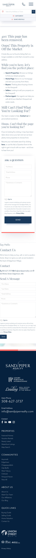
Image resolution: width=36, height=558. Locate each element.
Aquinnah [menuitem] (5, 459)
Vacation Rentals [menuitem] (7, 438)
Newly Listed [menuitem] (6, 441)
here (3, 145)
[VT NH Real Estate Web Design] (18, 533)
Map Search (19, 16)
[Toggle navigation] (31, 4)
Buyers (8, 85)
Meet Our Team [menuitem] (7, 495)
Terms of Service (12, 228)
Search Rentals (19, 19)
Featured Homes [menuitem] (7, 436)
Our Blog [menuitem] (5, 500)
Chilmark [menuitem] (5, 474)
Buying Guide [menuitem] (6, 513)
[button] (33, 12)
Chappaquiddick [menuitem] (7, 465)
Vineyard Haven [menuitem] (7, 477)
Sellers (8, 90)
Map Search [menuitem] (6, 447)
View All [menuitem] (4, 480)
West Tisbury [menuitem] (6, 471)
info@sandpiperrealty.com (23, 271)
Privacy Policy (20, 213)
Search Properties (12, 73)
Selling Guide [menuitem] (6, 515)
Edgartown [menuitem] (5, 462)
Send (18, 220)
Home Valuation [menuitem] (7, 518)
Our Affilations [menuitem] (7, 498)
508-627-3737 (24, 4)
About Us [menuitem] (5, 492)
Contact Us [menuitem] (5, 521)
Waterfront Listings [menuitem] (8, 444)
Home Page (10, 79)
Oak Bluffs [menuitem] (5, 468)
